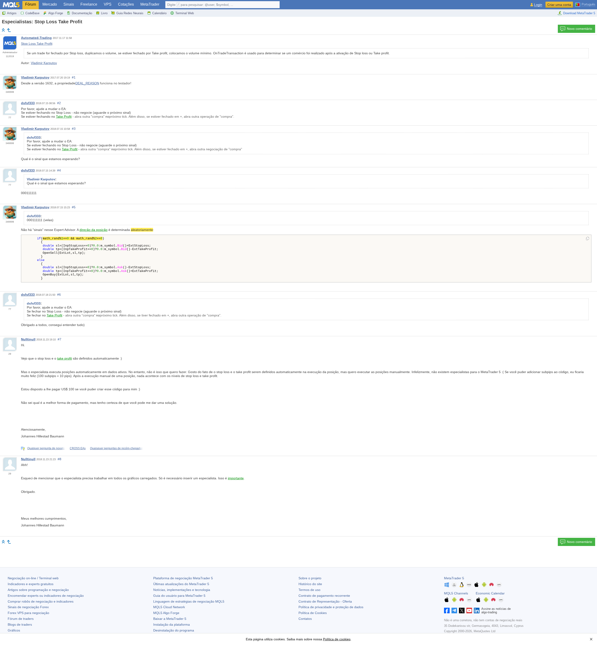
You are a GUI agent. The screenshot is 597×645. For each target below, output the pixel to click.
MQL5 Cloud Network (169, 607)
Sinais (68, 4)
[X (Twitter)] (462, 610)
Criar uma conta (559, 5)
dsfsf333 (28, 103)
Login (538, 5)
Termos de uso (309, 590)
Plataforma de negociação (183, 578)
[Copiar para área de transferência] (588, 239)
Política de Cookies (312, 613)
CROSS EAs (78, 448)
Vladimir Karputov (44, 63)
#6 (59, 294)
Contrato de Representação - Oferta (325, 601)
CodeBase (32, 13)
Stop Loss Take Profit (36, 43)
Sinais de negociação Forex (28, 607)
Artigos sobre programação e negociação (38, 590)
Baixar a (169, 619)
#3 (74, 128)
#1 (74, 77)
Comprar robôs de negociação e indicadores (40, 601)
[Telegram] (454, 610)
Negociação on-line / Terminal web (33, 578)
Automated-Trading (36, 38)
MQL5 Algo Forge (166, 613)
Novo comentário (579, 29)
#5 (74, 207)
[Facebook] (447, 610)
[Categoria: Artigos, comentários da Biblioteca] (9, 30)
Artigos (12, 13)
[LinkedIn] (476, 610)
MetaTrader (149, 4)
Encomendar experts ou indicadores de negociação (46, 595)
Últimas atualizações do (181, 584)
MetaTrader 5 (454, 578)
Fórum (30, 4)
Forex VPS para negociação (28, 613)
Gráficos (14, 630)
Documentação (82, 13)
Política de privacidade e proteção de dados (330, 607)
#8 (59, 459)
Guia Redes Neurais (129, 13)
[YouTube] (469, 610)
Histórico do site (310, 584)
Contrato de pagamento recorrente (324, 595)
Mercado (49, 4)
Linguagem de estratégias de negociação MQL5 (188, 601)
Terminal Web (184, 13)
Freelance (88, 4)
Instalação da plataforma (171, 624)
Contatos (305, 619)
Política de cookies (337, 639)
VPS (107, 4)
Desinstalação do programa (173, 630)
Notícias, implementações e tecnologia (181, 590)
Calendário (159, 13)
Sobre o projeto (309, 578)
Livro (104, 13)
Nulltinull (28, 339)
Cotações (126, 4)
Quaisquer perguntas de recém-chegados (116, 448)
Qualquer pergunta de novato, (46, 448)
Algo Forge (55, 13)
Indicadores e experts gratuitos (30, 584)
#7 (59, 339)
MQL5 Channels (456, 593)
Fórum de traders (21, 619)
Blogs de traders (20, 624)
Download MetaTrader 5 (579, 13)
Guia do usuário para (179, 595)
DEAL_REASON (87, 83)
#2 (59, 103)
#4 (59, 170)
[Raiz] (3, 30)
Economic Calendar (490, 593)
